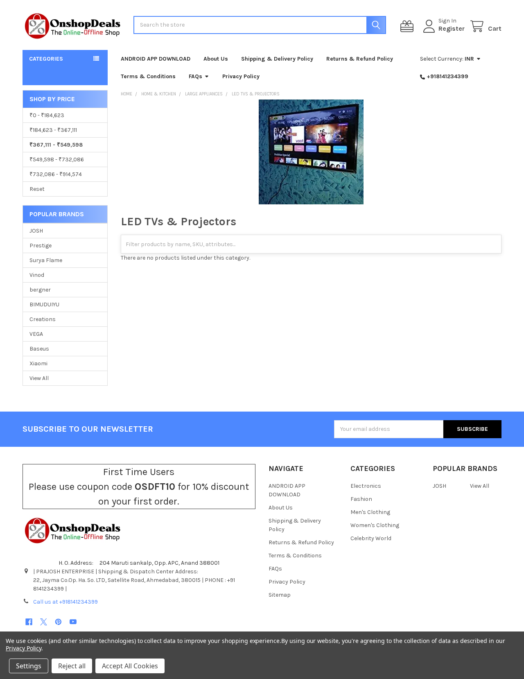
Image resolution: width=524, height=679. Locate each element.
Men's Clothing (370, 512)
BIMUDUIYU (44, 304)
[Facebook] (29, 622)
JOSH (36, 230)
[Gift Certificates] (408, 26)
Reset (37, 189)
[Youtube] (73, 622)
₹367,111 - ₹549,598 (56, 144)
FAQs (195, 76)
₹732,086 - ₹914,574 (55, 174)
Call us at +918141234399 (65, 601)
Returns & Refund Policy (359, 58)
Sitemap (280, 594)
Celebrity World (370, 538)
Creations (42, 319)
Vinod (36, 275)
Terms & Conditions (148, 76)
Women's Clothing (374, 525)
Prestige (40, 245)
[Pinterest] (58, 622)
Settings (28, 665)
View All (39, 378)
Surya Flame (45, 260)
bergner (40, 289)
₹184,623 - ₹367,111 (53, 130)
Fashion (361, 499)
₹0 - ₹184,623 (46, 115)
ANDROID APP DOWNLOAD (155, 58)
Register (451, 28)
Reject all (72, 665)
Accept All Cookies (130, 665)
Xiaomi (38, 363)
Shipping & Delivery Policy (277, 58)
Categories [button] (46, 58)
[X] (43, 622)
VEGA (36, 333)
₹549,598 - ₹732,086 (56, 159)
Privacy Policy (241, 76)
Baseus (39, 348)
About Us (215, 58)
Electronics (365, 485)
